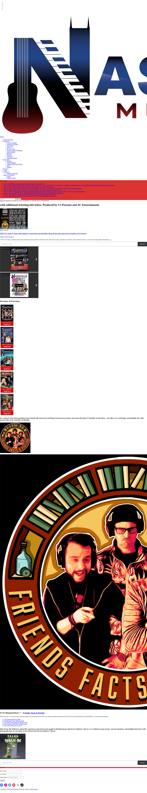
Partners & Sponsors (12, 173)
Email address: (4, 779)
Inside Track (10, 146)
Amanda (10, 238)
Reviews (5, 169)
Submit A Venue (11, 178)
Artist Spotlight (11, 152)
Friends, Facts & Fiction (33, 714)
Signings (9, 167)
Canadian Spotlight (12, 158)
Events (5, 170)
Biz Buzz (9, 161)
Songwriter (10, 156)
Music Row (6, 159)
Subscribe (142, 245)
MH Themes (34, 791)
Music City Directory (9, 175)
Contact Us (6, 172)
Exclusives (6, 141)
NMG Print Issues (8, 139)
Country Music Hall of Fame (14, 164)
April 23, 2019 (4, 238)
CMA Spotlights (11, 162)
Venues (9, 176)
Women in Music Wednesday (15, 150)
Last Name (3, 775)
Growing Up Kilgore (12, 144)
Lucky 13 (9, 147)
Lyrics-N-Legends (12, 143)
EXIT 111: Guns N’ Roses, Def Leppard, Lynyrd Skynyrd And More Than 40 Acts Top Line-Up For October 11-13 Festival (43, 235)
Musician (9, 153)
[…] (110, 241)
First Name (3, 772)
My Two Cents (11, 149)
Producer (9, 155)
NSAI (8, 166)
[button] (12, 721)
